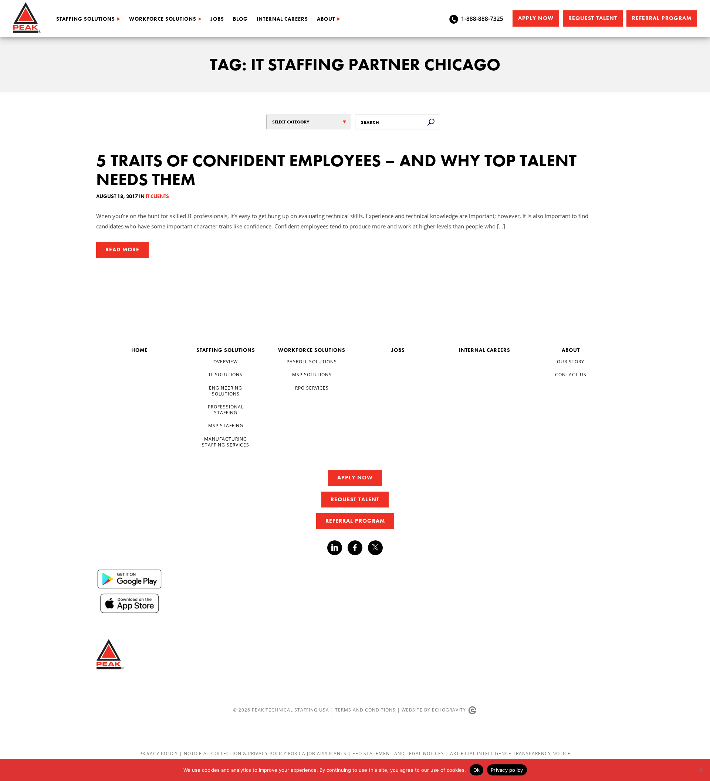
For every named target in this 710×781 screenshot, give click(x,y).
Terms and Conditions (365, 710)
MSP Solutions (312, 374)
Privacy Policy (159, 753)
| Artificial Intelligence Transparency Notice (508, 753)
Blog (240, 19)
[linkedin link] (337, 547)
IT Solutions (226, 374)
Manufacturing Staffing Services (225, 442)
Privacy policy (507, 770)
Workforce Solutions (162, 19)
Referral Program (662, 18)
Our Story (570, 362)
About (326, 19)
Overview (225, 362)
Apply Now (536, 18)
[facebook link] (358, 547)
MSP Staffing (225, 425)
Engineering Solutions (225, 391)
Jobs (217, 19)
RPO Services (312, 388)
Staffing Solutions (85, 19)
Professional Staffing (226, 410)
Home (139, 350)
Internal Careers (282, 19)
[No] (700, 770)
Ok (476, 770)
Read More (122, 249)
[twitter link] (375, 548)
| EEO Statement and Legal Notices (396, 753)
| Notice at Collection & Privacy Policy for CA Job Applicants (263, 753)
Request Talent (592, 18)
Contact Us (570, 374)
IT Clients (157, 196)
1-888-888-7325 (482, 18)
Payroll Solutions (312, 362)
